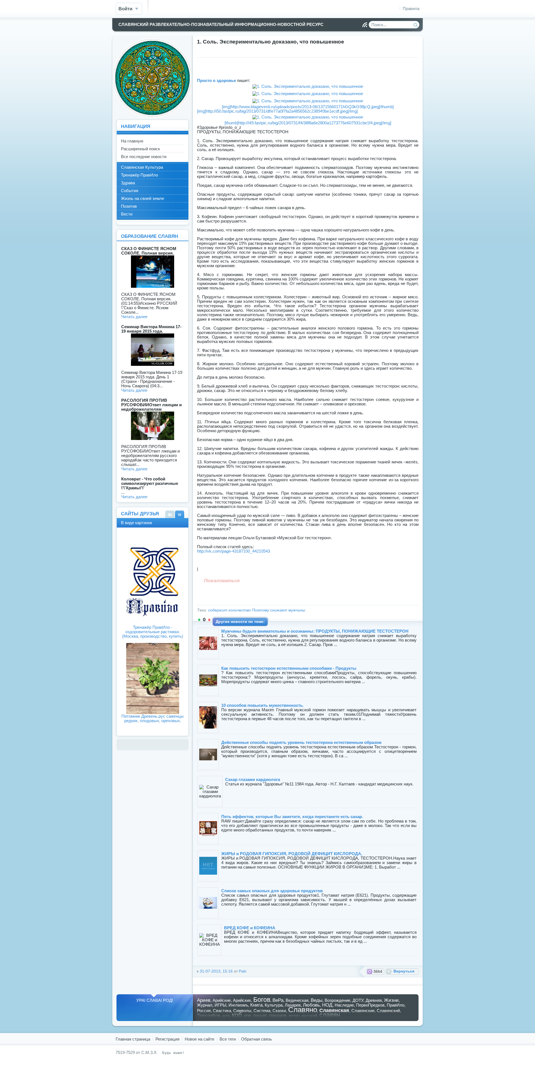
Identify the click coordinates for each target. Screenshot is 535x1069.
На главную (132, 141)
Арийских (242, 1000)
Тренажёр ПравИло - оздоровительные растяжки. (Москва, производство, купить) (152, 632)
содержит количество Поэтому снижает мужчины (256, 610)
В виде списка (169, 514)
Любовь (311, 1004)
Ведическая (297, 1000)
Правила (411, 8)
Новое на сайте (199, 1039)
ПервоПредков (370, 1005)
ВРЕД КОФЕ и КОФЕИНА (249, 927)
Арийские (222, 1000)
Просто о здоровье (217, 80)
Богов (261, 999)
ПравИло (395, 1005)
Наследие (344, 1005)
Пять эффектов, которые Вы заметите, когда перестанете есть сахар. (292, 816)
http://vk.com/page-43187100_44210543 (233, 551)
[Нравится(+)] (199, 620)
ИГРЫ (220, 1005)
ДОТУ (357, 1000)
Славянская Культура (142, 167)
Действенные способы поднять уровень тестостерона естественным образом (301, 742)
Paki (242, 971)
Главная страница (133, 1039)
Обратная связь (256, 1039)
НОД (327, 1004)
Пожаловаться (222, 580)
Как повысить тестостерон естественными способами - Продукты (288, 668)
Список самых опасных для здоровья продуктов (272, 890)
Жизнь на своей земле (142, 198)
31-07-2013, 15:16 (216, 971)
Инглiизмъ (238, 1005)
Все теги (228, 1039)
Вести (126, 214)
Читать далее (134, 316)
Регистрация (167, 1039)
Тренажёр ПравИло (139, 175)
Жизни (391, 1000)
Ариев (203, 1000)
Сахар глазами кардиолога (252, 779)
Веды (316, 1000)
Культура (274, 1005)
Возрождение (337, 1000)
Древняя (374, 1000)
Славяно (302, 1010)
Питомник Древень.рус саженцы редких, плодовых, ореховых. (152, 718)
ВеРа (278, 1000)
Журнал (204, 1005)
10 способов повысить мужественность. (262, 705)
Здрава (128, 182)
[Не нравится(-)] (209, 620)
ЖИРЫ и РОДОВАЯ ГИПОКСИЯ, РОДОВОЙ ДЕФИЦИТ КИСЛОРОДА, (291, 853)
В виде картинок (179, 514)
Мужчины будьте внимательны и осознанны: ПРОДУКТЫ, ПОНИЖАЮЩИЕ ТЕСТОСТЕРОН (314, 631)
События (129, 190)
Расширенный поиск (140, 148)
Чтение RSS (364, 24)
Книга (256, 1004)
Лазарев (293, 1005)
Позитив (129, 206)
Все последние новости (143, 156)
